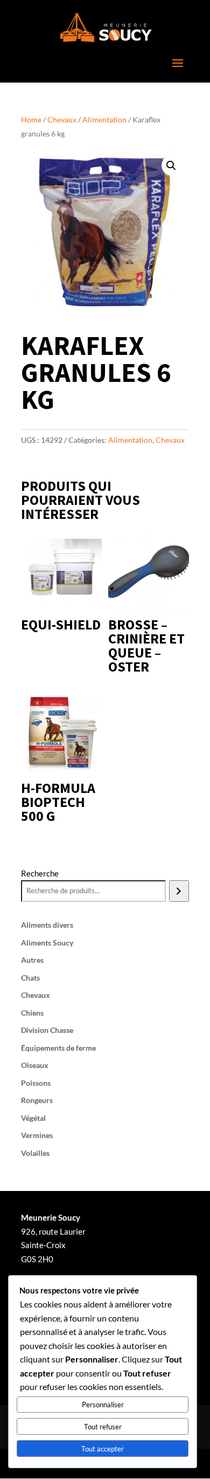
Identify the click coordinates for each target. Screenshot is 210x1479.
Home (31, 119)
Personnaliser (103, 1404)
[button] (171, 165)
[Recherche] (179, 891)
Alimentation (104, 119)
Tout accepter (102, 1448)
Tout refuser (103, 1426)
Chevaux (61, 119)
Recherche (40, 873)
